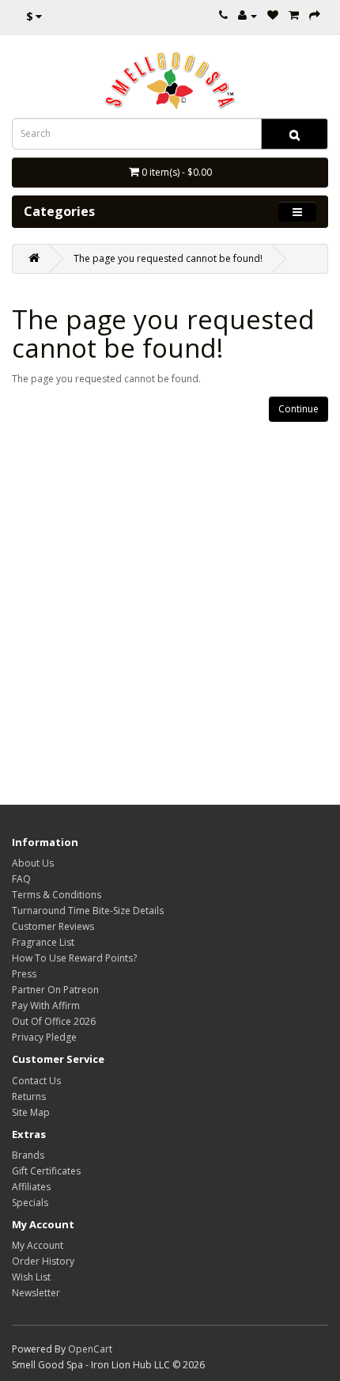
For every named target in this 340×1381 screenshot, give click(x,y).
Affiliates (31, 1186)
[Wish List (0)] (272, 15)
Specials (30, 1202)
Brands (28, 1155)
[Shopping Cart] (294, 15)
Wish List (31, 1277)
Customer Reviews (53, 926)
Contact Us (36, 1080)
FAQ (21, 879)
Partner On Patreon (55, 989)
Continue (298, 408)
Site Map (31, 1112)
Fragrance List (43, 942)
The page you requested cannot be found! (168, 258)
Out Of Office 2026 (54, 1021)
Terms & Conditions (56, 894)
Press (24, 974)
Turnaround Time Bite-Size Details (88, 910)
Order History (43, 1261)
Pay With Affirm (46, 1005)
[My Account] (247, 15)
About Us (33, 863)
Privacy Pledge (44, 1037)
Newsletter (36, 1292)
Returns (29, 1096)
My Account (37, 1245)
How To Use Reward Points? (74, 958)
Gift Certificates (46, 1171)
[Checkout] (314, 15)
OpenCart (90, 1349)
